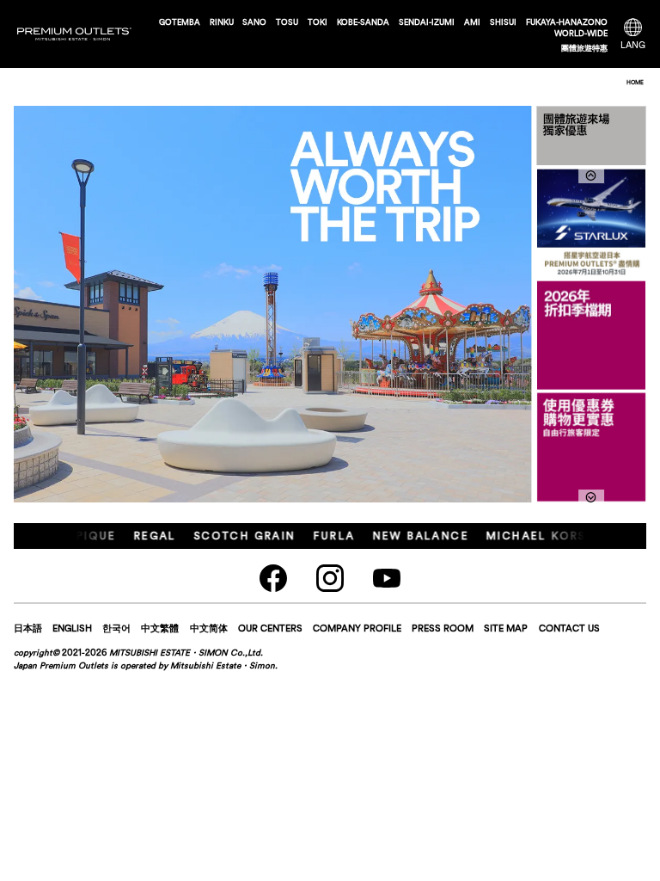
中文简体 (209, 628)
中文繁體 (160, 628)
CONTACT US (569, 628)
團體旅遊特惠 (584, 48)
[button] (591, 497)
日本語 (28, 628)
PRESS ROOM (443, 628)
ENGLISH (72, 628)
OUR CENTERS (270, 628)
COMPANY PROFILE (357, 628)
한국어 (116, 628)
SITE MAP (506, 628)
